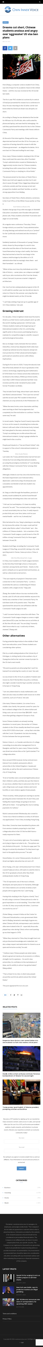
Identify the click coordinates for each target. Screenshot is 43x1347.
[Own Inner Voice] (21, 9)
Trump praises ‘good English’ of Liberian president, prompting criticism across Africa (21, 1108)
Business (7, 1187)
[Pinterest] (17, 995)
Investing (7, 1193)
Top (22, 1343)
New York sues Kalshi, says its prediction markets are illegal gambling (27, 1289)
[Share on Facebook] (5, 48)
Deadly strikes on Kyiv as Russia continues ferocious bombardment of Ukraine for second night (21, 1075)
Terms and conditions (10, 1313)
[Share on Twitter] (10, 48)
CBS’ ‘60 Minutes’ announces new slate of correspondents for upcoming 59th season (28, 1301)
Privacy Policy (7, 1319)
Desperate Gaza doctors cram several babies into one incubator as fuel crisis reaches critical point (20, 1041)
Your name (21, 1138)
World (5, 22)
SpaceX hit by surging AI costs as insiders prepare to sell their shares (28, 1277)
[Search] (39, 2)
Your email (21, 1147)
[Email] (21, 995)
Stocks (6, 1198)
